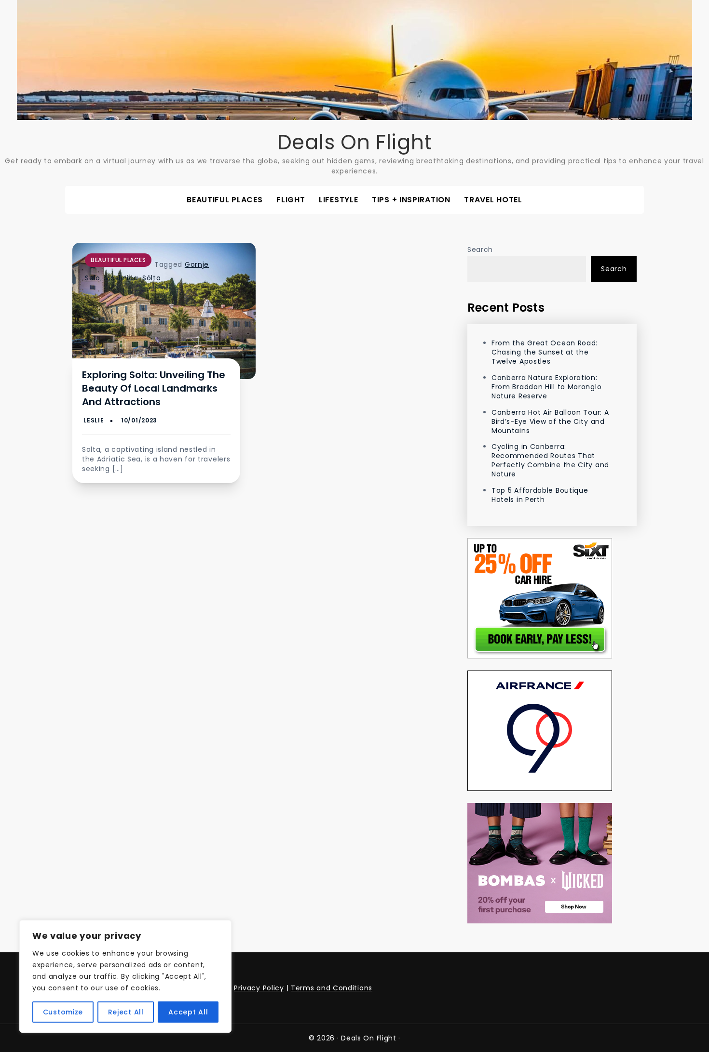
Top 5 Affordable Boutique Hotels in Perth (539, 495)
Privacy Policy (259, 988)
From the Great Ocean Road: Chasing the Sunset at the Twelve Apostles (544, 352)
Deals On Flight (354, 142)
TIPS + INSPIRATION (411, 199)
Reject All (126, 1012)
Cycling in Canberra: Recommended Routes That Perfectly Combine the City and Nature (550, 460)
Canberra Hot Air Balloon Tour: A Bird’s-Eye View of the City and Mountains (550, 421)
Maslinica (121, 278)
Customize (63, 1012)
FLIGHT (290, 199)
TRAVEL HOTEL (493, 199)
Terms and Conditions (331, 988)
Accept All (188, 1012)
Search (480, 249)
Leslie (93, 420)
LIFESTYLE (338, 199)
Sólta (151, 278)
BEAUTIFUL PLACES (224, 199)
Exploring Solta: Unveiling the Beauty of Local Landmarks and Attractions (153, 388)
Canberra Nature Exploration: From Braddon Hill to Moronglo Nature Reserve (546, 387)
